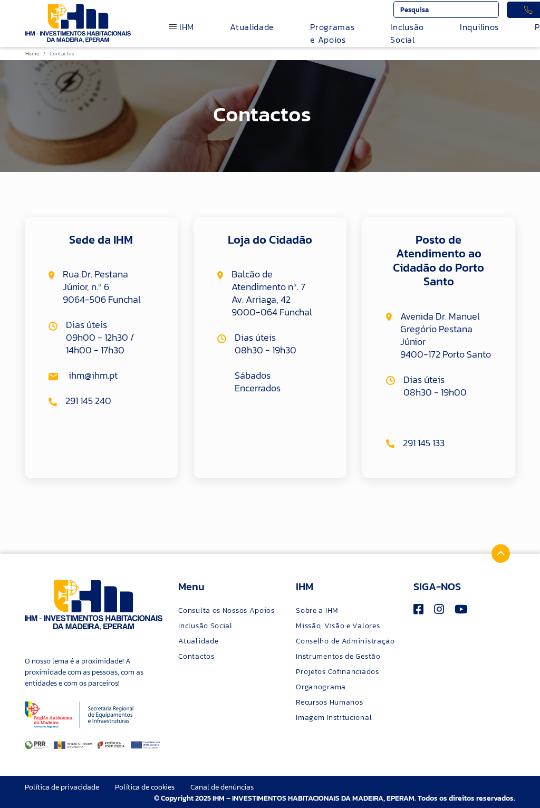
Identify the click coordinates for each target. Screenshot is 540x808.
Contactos (196, 656)
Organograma (321, 686)
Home (32, 53)
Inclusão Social (407, 33)
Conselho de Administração (345, 641)
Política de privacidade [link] (62, 787)
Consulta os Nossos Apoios (226, 610)
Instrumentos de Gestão (338, 656)
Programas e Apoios (332, 33)
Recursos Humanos (329, 702)
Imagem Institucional (334, 717)
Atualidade (252, 27)
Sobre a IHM (317, 610)
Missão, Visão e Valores (338, 625)
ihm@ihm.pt (92, 375)
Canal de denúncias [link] (222, 787)
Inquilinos (479, 27)
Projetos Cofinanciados (337, 671)
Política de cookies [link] (145, 787)
